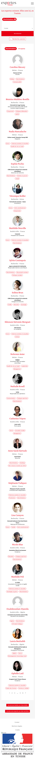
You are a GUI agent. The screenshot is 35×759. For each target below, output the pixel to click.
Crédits (17, 730)
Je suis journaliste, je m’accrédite (18, 705)
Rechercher (17, 33)
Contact (17, 722)
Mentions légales (17, 726)
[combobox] (17, 21)
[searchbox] (17, 23)
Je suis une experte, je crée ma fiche (17, 711)
